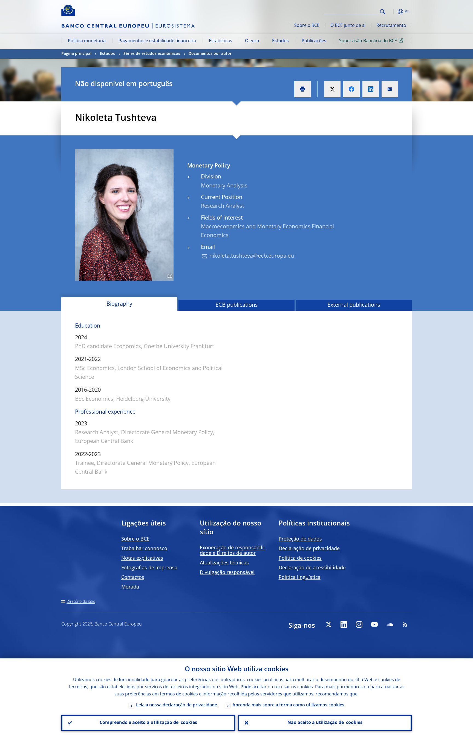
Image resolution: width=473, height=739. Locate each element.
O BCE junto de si (347, 26)
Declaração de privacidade (309, 548)
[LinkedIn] (343, 624)
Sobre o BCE (306, 26)
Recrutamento (391, 26)
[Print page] (302, 89)
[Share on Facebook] (351, 89)
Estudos (280, 41)
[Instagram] (359, 624)
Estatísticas (220, 41)
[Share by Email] (390, 89)
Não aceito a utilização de (324, 723)
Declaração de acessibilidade (312, 567)
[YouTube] (374, 624)
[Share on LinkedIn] (370, 89)
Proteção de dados (300, 539)
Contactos (132, 577)
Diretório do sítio (81, 602)
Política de (300, 558)
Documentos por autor (210, 54)
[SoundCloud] (389, 624)
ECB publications (236, 305)
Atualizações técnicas (224, 563)
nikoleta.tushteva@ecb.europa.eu (251, 256)
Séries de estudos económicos (151, 54)
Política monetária (87, 41)
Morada (130, 587)
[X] (328, 624)
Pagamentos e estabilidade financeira (157, 41)
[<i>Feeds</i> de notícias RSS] (405, 624)
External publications (353, 305)
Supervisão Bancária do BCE (368, 41)
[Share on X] (332, 89)
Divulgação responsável (227, 572)
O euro (252, 41)
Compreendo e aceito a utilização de (148, 723)
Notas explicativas (142, 558)
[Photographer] (169, 276)
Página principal (76, 54)
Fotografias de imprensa (149, 567)
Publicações (314, 41)
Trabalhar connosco (144, 548)
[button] (392, 11)
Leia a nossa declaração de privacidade (176, 705)
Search (382, 11)
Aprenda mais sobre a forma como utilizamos (288, 705)
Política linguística (300, 577)
